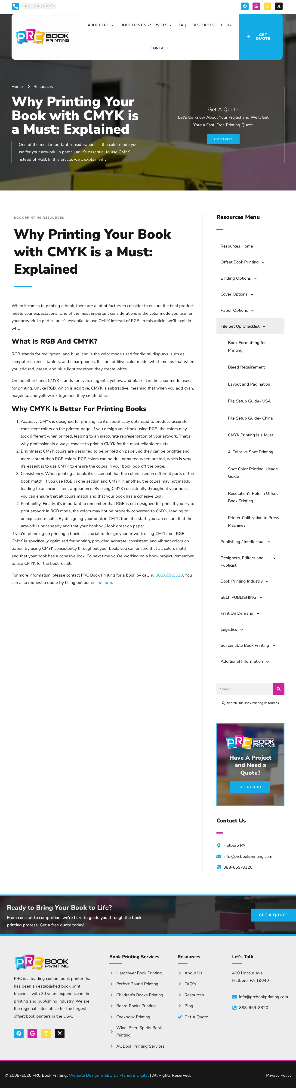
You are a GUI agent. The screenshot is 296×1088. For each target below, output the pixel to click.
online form (101, 582)
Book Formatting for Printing (247, 346)
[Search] (278, 689)
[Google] (256, 6)
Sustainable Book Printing (245, 645)
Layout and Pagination (249, 384)
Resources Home (237, 246)
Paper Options (234, 310)
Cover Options (234, 294)
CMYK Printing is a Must (250, 435)
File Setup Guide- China (250, 418)
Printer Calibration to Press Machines (253, 521)
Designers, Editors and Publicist (242, 561)
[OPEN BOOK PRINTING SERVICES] (170, 25)
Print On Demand (237, 613)
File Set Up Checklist (240, 326)
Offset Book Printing (240, 262)
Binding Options (236, 278)
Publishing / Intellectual (243, 541)
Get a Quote (223, 139)
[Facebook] (245, 6)
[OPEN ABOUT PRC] (112, 25)
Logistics (229, 629)
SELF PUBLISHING (238, 597)
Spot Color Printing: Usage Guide (253, 472)
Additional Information (242, 661)
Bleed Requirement (246, 367)
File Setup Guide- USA (249, 401)
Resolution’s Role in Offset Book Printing (253, 497)
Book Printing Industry (242, 581)
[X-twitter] (279, 6)
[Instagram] (267, 6)
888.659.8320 (169, 575)
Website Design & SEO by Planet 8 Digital (109, 1075)
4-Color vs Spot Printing (250, 452)
